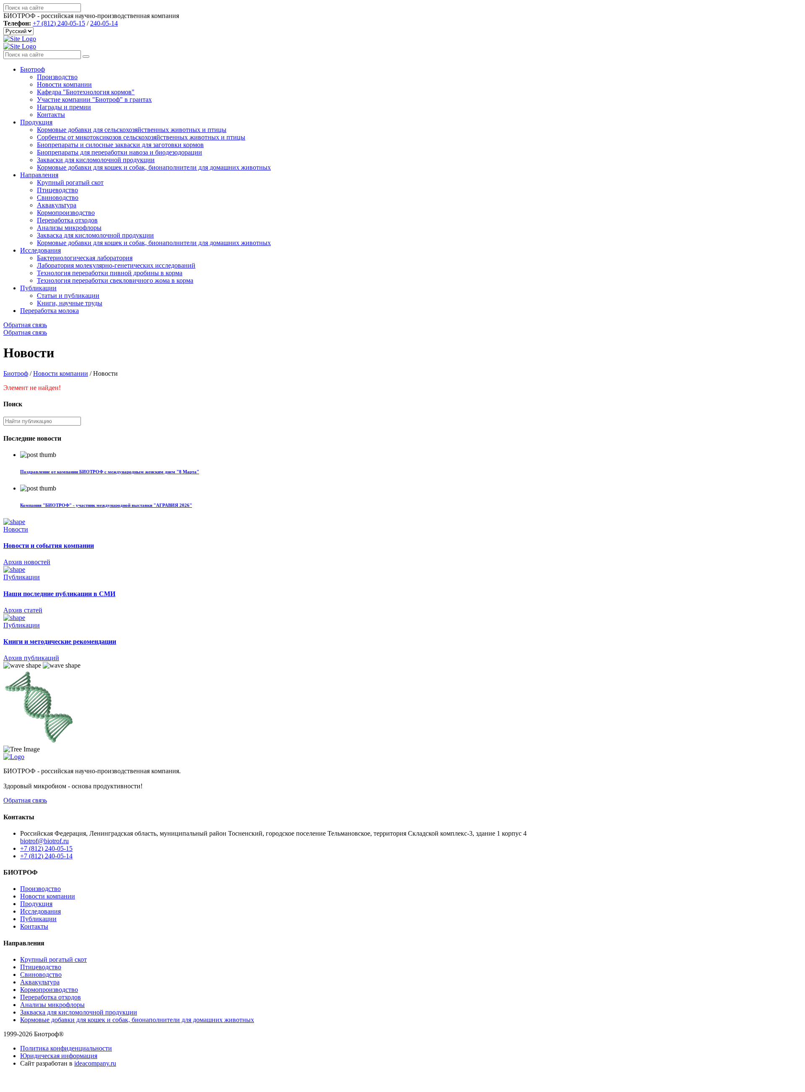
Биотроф (32, 69)
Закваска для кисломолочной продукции (95, 235)
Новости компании (64, 84)
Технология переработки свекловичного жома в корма (115, 280)
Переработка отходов (67, 220)
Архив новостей (26, 561)
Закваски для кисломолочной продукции (96, 159)
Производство (57, 76)
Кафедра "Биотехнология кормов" (86, 92)
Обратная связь (25, 324)
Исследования (40, 250)
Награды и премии (64, 107)
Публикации (38, 288)
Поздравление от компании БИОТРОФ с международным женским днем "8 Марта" (109, 471)
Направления (39, 174)
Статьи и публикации (68, 295)
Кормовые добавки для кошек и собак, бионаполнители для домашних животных (154, 167)
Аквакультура (56, 205)
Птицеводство (57, 190)
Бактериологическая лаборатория (84, 257)
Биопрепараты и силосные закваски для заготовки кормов (120, 144)
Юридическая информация (58, 1055)
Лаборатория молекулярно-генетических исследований (116, 265)
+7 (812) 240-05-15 (59, 23)
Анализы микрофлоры (69, 227)
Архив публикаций (31, 657)
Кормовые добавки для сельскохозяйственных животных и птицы (131, 129)
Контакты (51, 114)
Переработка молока (49, 310)
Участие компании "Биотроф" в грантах (94, 99)
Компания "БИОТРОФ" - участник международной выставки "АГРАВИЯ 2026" (106, 505)
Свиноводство (57, 197)
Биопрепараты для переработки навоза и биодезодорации (119, 152)
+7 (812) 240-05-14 (46, 856)
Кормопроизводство (66, 212)
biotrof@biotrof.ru (44, 840)
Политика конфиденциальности (66, 1048)
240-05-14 (104, 23)
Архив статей (22, 610)
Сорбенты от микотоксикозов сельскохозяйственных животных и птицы (141, 137)
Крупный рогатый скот (70, 182)
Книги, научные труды (69, 303)
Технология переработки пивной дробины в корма (109, 272)
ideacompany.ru (95, 1063)
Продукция (36, 122)
